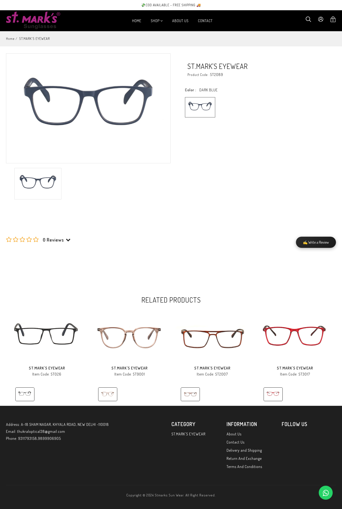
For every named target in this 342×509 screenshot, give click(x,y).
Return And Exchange (244, 458)
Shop (155, 20)
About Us (180, 20)
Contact (205, 20)
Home (136, 20)
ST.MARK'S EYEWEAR (47, 368)
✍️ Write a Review (316, 242)
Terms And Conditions (244, 466)
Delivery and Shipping (244, 450)
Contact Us (236, 442)
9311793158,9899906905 (39, 438)
